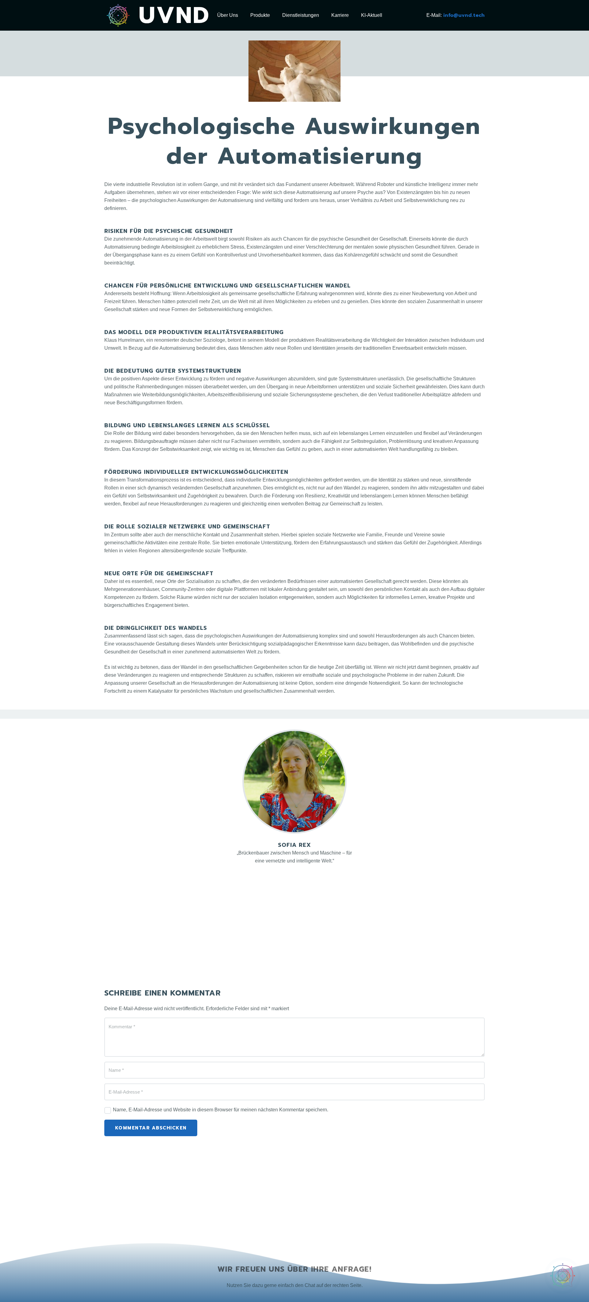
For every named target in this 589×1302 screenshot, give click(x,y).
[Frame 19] (118, 15)
